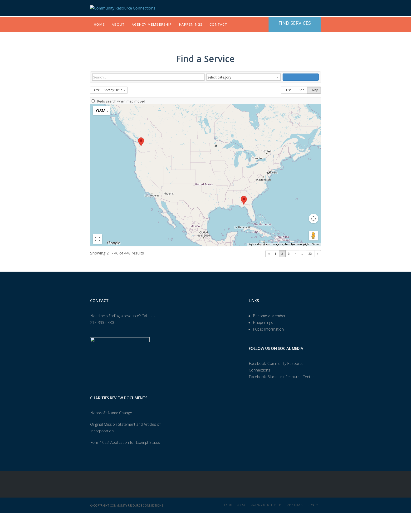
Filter (96, 90)
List (288, 90)
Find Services (295, 23)
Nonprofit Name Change (111, 412)
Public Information (268, 329)
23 (310, 254)
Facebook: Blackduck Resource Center (281, 376)
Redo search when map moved (121, 101)
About (118, 24)
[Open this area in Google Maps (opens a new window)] (114, 243)
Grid (301, 90)
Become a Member (269, 315)
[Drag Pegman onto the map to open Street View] (313, 235)
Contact (218, 24)
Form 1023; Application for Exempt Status (125, 442)
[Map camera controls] (313, 218)
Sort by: (113, 90)
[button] (141, 141)
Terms (315, 244)
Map (315, 90)
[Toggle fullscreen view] (97, 239)
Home (99, 24)
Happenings (190, 24)
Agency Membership (152, 24)
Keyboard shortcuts (259, 244)
